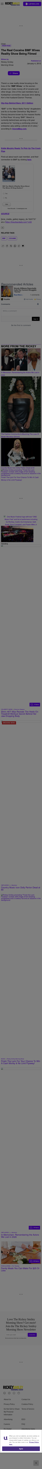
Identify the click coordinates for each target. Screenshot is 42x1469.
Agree (21, 1449)
